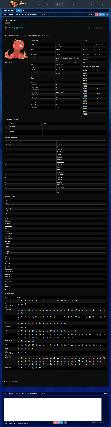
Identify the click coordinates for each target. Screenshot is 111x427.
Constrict (59, 157)
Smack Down (8, 226)
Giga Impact (8, 269)
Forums (85, 4)
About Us (50, 4)
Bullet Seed (60, 184)
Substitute (7, 279)
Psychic (7, 231)
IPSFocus (13, 421)
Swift (6, 348)
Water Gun (59, 154)
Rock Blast (60, 152)
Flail (6, 334)
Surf (6, 284)
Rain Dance (8, 221)
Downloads (95, 4)
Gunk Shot (59, 149)
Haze (6, 316)
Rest (6, 248)
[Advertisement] (52, 409)
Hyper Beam (60, 189)
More (105, 4)
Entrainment (8, 367)
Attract (7, 251)
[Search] (107, 10)
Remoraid (12, 126)
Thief (6, 253)
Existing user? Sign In (9, 10)
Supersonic (8, 309)
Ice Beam (59, 182)
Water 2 (58, 73)
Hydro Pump (60, 187)
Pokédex (60, 4)
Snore (6, 330)
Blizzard (7, 213)
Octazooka (60, 144)
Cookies (26, 423)
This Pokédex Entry (99, 10)
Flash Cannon (8, 281)
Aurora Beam (60, 162)
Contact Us (20, 423)
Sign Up (19, 10)
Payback (7, 266)
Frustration (8, 223)
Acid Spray (8, 352)
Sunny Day (8, 208)
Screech (7, 322)
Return (7, 228)
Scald (6, 261)
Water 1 (58, 72)
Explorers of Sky (46, 35)
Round (6, 256)
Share (91, 28)
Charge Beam (8, 264)
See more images (9, 62)
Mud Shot (7, 344)
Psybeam (59, 159)
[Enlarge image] (16, 49)
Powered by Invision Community (99, 422)
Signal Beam (60, 179)
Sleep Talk (8, 276)
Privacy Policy (12, 423)
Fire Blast (7, 243)
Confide (7, 289)
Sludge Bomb (8, 241)
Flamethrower (8, 238)
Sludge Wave (8, 236)
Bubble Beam (60, 172)
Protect (7, 218)
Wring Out (59, 177)
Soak (58, 192)
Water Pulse (8, 357)
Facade (7, 246)
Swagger (7, 274)
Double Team (8, 233)
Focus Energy (60, 174)
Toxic (6, 203)
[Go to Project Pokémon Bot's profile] (6, 27)
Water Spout (8, 340)
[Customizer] (24, 10)
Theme (5, 423)
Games (68, 4)
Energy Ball (8, 258)
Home (42, 4)
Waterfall (7, 286)
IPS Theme (6, 421)
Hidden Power (9, 205)
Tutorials (77, 4)
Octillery (12, 131)
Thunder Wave (9, 271)
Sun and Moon (23, 35)
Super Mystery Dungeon (34, 35)
